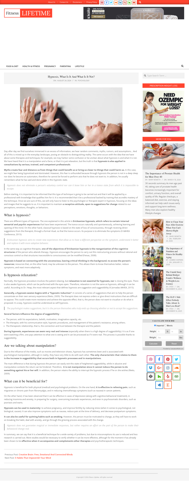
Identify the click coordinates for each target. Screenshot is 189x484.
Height (153, 331)
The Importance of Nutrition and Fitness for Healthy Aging (174, 253)
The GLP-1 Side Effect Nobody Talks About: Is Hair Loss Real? (173, 301)
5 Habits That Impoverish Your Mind (33, 457)
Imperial (160, 325)
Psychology (83, 80)
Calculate (153, 343)
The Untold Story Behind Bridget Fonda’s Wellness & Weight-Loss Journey (173, 278)
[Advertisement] (94, 42)
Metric (170, 325)
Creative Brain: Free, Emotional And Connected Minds (46, 454)
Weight (152, 337)
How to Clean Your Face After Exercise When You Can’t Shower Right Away (174, 227)
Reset (174, 343)
